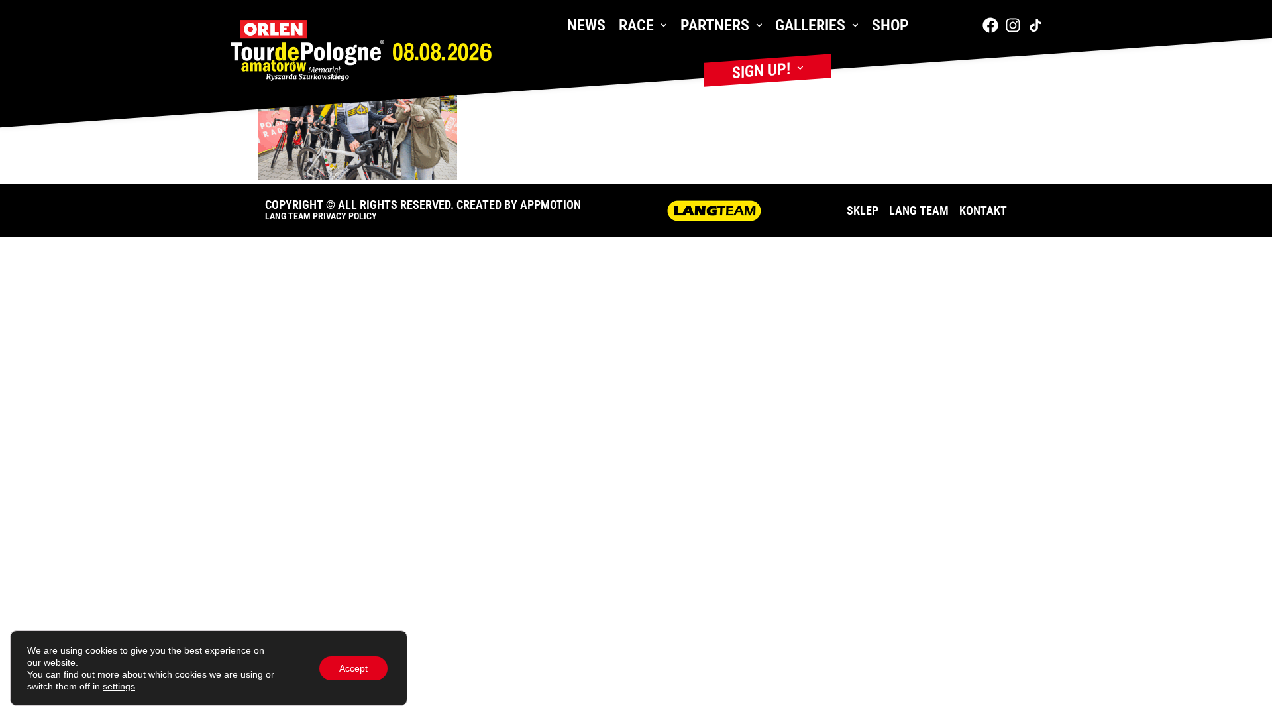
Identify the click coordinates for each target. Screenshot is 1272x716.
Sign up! (761, 71)
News (586, 25)
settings (119, 686)
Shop (890, 25)
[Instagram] (1013, 25)
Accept (353, 668)
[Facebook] (990, 25)
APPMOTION (550, 204)
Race (636, 25)
